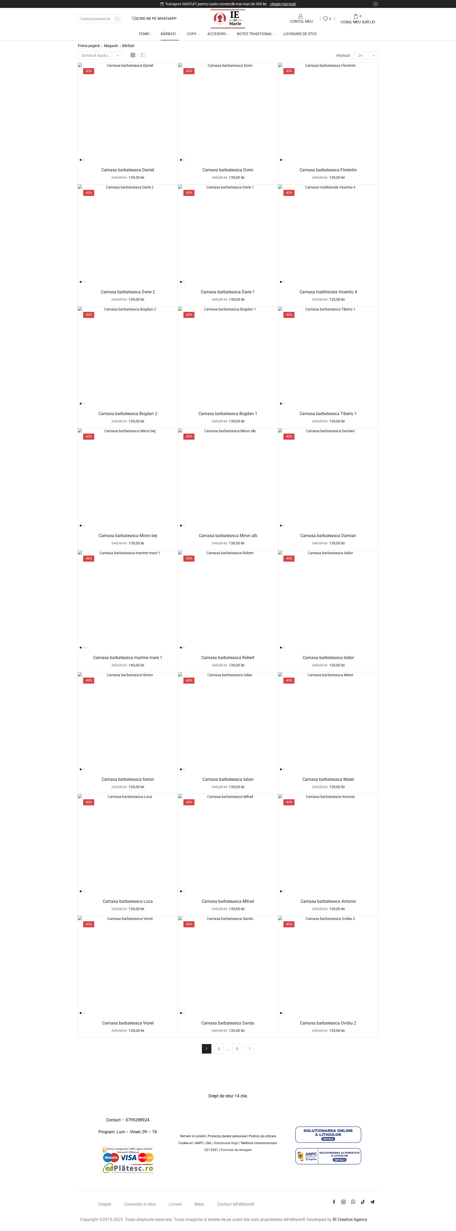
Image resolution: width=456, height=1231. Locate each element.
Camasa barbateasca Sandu (227, 1023)
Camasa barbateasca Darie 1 (228, 291)
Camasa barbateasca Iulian (228, 779)
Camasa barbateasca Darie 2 (128, 291)
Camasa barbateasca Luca (128, 901)
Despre (104, 1204)
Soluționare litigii (226, 1143)
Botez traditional (254, 34)
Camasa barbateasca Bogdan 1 (227, 413)
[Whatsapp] (353, 1202)
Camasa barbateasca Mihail (228, 901)
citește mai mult (283, 4)
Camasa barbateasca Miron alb (228, 535)
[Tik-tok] (363, 1202)
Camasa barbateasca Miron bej (128, 535)
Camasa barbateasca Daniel (127, 169)
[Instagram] (343, 1202)
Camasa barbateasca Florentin (328, 169)
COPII (191, 34)
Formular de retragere (236, 1150)
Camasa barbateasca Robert (227, 657)
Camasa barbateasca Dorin (227, 169)
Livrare (175, 1204)
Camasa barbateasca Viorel (128, 1023)
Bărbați (168, 34)
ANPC (200, 1143)
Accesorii (216, 34)
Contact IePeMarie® (236, 1204)
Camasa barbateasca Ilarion (128, 779)
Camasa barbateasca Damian (328, 535)
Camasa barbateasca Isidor (328, 657)
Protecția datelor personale (227, 1136)
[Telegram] (372, 1202)
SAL (209, 1143)
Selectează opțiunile (130, 154)
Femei (144, 34)
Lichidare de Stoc (300, 34)
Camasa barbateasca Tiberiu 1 (328, 413)
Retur (199, 1204)
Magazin (111, 46)
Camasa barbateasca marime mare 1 (127, 657)
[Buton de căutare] (117, 19)
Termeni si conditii (193, 1136)
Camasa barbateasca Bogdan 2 (127, 413)
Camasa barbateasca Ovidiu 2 (328, 1023)
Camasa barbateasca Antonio (328, 901)
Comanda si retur (140, 1204)
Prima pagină (89, 46)
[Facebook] (334, 1202)
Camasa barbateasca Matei (328, 779)
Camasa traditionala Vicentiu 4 (328, 291)
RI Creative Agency (350, 1219)
